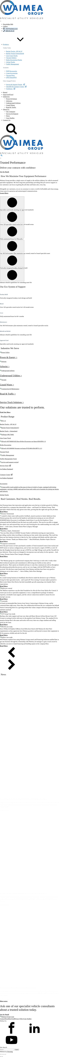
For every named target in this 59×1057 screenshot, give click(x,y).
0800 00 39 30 (10, 31)
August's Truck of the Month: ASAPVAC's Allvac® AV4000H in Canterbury (23, 799)
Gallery (5, 26)
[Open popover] (12, 202)
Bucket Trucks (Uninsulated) (15, 53)
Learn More (4, 193)
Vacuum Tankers (11, 58)
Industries (6, 96)
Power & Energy (11, 99)
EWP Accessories (11, 71)
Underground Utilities (13, 103)
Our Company (10, 111)
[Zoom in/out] (0, 1054)
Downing (10, 1051)
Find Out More (5, 412)
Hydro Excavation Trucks (14, 60)
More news (4, 1001)
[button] (29, 653)
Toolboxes (9, 89)
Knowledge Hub (8, 24)
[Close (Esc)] (5, 1054)
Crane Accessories (11, 73)
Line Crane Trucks (12, 56)
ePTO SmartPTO (11, 77)
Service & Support (12, 114)
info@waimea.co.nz (12, 28)
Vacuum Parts (10, 75)
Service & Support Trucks (14, 84)
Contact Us (6, 120)
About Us (6, 109)
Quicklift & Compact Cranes (15, 86)
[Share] (3, 1054)
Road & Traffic (11, 107)
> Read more (4, 810)
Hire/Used (11, 1019)
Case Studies (10, 118)
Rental (5, 92)
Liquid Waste (10, 105)
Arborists (9, 101)
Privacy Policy (19, 1019)
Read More (4, 511)
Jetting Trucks (10, 62)
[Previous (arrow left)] (0, 1056)
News (8, 116)
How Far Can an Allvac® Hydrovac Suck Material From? (17, 988)
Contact (2, 1019)
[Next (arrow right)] (2, 1056)
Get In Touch (4, 172)
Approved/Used (8, 94)
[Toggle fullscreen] (2, 1054)
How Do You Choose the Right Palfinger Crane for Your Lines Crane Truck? (23, 893)
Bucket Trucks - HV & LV (14, 51)
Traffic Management (12, 64)
